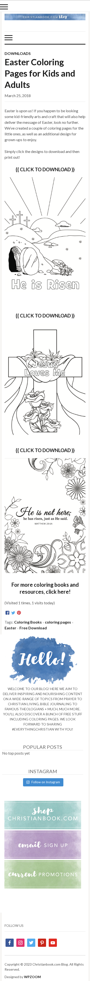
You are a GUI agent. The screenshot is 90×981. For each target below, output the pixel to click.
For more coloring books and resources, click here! (45, 588)
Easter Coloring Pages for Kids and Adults (40, 73)
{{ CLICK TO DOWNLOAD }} (45, 315)
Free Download (33, 627)
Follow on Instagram (45, 782)
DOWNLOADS (18, 53)
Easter (10, 627)
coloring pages (58, 622)
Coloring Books (28, 622)
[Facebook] (7, 613)
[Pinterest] (19, 613)
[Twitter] (13, 613)
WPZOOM (32, 977)
